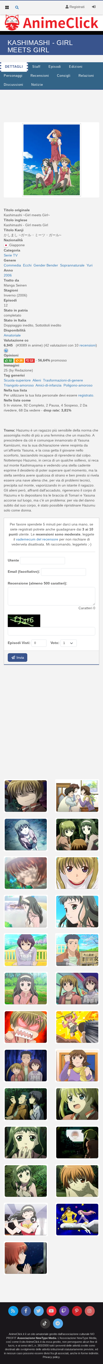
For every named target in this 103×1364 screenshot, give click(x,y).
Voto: (55, 643)
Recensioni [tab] (39, 76)
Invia (20, 658)
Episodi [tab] (54, 66)
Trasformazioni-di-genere (63, 380)
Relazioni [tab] (86, 76)
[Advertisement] (51, 721)
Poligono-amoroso (78, 385)
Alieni (36, 380)
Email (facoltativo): (24, 572)
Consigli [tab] (63, 76)
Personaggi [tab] (13, 76)
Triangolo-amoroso (19, 385)
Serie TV (11, 255)
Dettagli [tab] (14, 66)
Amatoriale (12, 335)
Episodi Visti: (19, 643)
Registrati (76, 7)
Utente (13, 560)
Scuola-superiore (17, 380)
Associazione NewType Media (36, 1338)
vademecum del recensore (37, 539)
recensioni (88, 345)
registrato (85, 395)
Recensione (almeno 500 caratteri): (37, 583)
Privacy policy (51, 1357)
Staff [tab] (36, 66)
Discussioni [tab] (13, 84)
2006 (8, 275)
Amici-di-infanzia (49, 385)
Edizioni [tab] (75, 66)
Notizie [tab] (37, 84)
